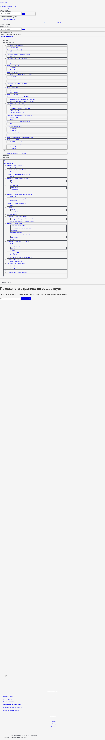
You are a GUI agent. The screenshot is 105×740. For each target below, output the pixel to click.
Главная (5, 40)
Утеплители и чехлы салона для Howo (17, 79)
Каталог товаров (8, 42)
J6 (11, 61)
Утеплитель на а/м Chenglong (15, 45)
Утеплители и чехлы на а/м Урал (16, 144)
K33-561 (12, 56)
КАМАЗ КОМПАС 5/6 (16, 141)
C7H (11, 124)
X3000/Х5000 (14, 117)
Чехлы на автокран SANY (17, 106)
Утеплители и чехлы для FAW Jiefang (17, 58)
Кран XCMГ (13, 135)
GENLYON (13, 76)
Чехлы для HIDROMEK (13, 72)
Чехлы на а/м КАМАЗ (13, 139)
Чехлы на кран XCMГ (13, 133)
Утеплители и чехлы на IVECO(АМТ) (17, 83)
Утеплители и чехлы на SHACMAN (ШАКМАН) (19, 115)
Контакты (6, 157)
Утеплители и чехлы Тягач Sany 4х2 (20, 108)
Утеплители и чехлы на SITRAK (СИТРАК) (18, 121)
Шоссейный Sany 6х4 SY (17, 112)
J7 (10, 63)
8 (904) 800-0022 (9, 19)
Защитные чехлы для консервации (16, 153)
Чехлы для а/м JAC (12, 87)
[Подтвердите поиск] (22, 298)
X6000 (12, 119)
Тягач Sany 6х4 (14, 110)
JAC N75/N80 (14, 92)
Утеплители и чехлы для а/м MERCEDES (18, 97)
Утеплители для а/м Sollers (14, 126)
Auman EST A (14, 67)
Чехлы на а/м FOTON (13, 65)
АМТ (11, 85)
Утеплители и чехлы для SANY (15, 103)
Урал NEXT (13, 148)
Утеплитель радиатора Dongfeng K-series (18, 54)
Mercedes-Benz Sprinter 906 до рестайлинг (22, 101)
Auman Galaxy (14, 70)
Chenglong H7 (14, 47)
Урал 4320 (13, 146)
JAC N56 (12, 90)
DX (11, 52)
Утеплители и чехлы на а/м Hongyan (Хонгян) (19, 74)
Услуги (5, 150)
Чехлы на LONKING (12, 94)
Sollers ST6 (13, 130)
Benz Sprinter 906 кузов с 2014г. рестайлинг (22, 99)
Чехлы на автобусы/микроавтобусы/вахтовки (20, 137)
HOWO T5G (13, 81)
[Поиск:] (12, 299)
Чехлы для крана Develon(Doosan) (16, 50)
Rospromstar (3, 2)
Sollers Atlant (13, 128)
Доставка (6, 155)
